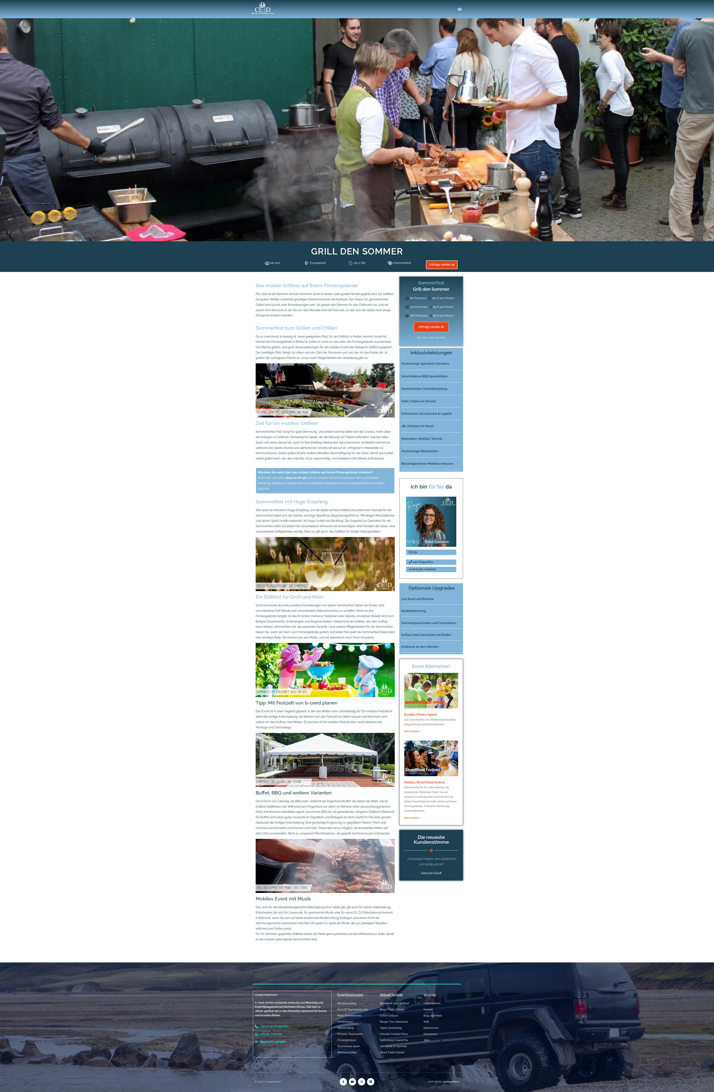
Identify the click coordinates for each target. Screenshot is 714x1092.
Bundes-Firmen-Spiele (420, 714)
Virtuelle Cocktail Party (394, 1034)
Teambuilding (345, 1027)
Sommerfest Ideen (348, 1046)
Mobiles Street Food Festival (424, 782)
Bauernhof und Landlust (394, 1003)
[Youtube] (352, 1081)
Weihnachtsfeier (347, 1052)
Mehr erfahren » (412, 731)
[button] (460, 9)
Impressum (430, 1034)
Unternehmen (266, 995)
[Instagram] (361, 1081)
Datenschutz (431, 1027)
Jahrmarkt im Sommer (393, 1046)
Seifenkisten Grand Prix (394, 1040)
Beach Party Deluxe (392, 1009)
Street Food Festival (392, 1052)
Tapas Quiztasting (391, 1027)
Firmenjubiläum (346, 1040)
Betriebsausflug (346, 1003)
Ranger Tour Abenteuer (394, 1021)
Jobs (426, 1040)
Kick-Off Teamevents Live (352, 1009)
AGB (426, 1021)
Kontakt (428, 1009)
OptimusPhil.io (451, 1081)
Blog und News (433, 1015)
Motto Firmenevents (349, 1015)
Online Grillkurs (389, 1015)
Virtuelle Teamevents (350, 1034)
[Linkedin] (370, 1081)
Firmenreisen (345, 1021)
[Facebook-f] (343, 1081)
